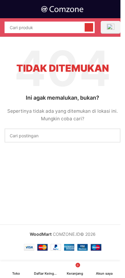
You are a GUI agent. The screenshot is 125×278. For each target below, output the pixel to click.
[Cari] (89, 27)
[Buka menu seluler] (7, 9)
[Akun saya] (118, 9)
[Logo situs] (62, 8)
